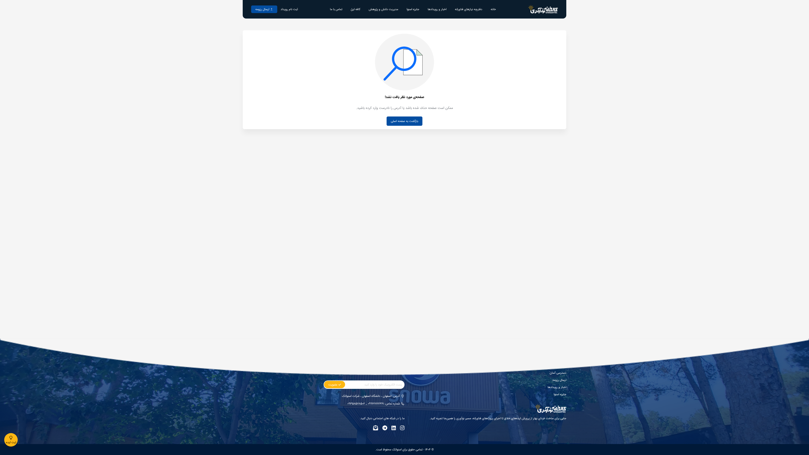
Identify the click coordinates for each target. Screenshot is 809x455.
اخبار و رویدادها (437, 9)
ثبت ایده (11, 442)
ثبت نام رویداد (289, 9)
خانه (493, 9)
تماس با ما (336, 9)
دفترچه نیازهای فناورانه (468, 9)
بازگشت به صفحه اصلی (404, 121)
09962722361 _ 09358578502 (365, 403)
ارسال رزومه (262, 9)
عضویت (333, 384)
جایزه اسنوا (413, 9)
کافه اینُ (355, 9)
